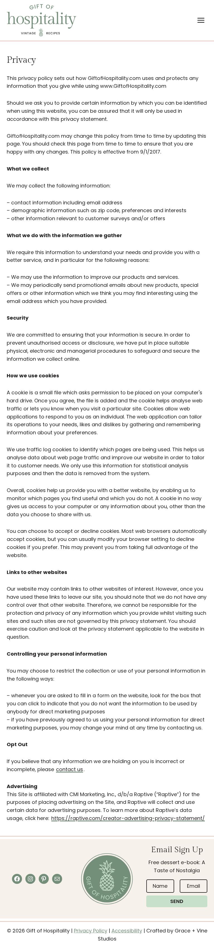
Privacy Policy (90, 930)
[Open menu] (200, 20)
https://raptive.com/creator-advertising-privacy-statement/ (128, 818)
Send (176, 901)
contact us (69, 769)
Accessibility (126, 930)
